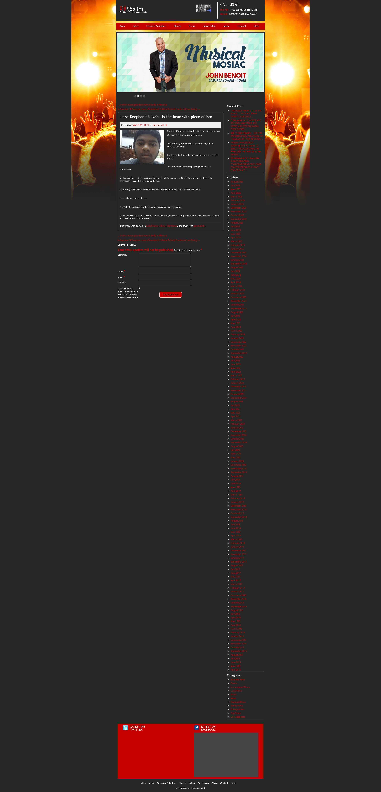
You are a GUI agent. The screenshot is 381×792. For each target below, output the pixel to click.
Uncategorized (238, 716)
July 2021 (235, 405)
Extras (192, 26)
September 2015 (239, 651)
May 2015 (235, 666)
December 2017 (238, 550)
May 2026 (235, 189)
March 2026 (236, 196)
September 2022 (239, 353)
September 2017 (239, 561)
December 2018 (238, 505)
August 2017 (237, 565)
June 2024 (236, 274)
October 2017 (237, 558)
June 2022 (236, 364)
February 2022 (238, 379)
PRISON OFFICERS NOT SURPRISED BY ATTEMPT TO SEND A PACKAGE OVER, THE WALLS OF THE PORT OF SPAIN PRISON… (246, 148)
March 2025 (236, 241)
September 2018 (239, 517)
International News (240, 687)
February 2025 (238, 245)
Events (234, 683)
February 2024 (238, 289)
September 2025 (239, 219)
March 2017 (236, 584)
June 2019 (236, 483)
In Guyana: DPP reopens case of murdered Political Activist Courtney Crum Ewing (159, 109)
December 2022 (238, 341)
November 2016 (238, 599)
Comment (122, 254)
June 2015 (236, 662)
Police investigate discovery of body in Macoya (142, 104)
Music (233, 694)
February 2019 (238, 498)
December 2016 (238, 595)
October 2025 (237, 215)
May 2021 (235, 412)
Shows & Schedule (156, 26)
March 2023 (236, 330)
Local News (152, 225)
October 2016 (237, 602)
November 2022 (238, 345)
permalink (199, 225)
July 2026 (235, 185)
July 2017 (235, 569)
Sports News (237, 705)
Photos (177, 26)
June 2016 (236, 617)
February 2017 (238, 587)
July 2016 (235, 613)
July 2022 (235, 360)
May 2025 (235, 233)
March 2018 (236, 539)
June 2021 (236, 409)
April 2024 (236, 282)
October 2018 (237, 513)
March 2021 (236, 420)
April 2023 (236, 327)
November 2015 (238, 643)
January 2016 (237, 636)
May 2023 (235, 323)
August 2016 (237, 610)
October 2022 (237, 349)
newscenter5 (160, 125)
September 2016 (239, 606)
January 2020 (237, 461)
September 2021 (239, 397)
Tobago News (237, 709)
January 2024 (237, 293)
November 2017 (238, 554)
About (226, 26)
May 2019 (235, 487)
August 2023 (237, 312)
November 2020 (238, 435)
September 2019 (239, 472)
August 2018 (237, 520)
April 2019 (236, 491)
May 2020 (235, 457)
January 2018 (237, 546)
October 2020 (237, 438)
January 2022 (237, 382)
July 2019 (235, 479)
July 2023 (235, 315)
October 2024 (237, 260)
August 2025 (237, 222)
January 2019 (237, 502)
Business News (238, 679)
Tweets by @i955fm (132, 734)
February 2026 (238, 200)
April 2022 (236, 371)
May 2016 (235, 621)
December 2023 (238, 297)
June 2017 (236, 572)
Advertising (209, 26)
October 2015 (237, 647)
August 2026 (237, 181)
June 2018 (236, 528)
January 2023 (237, 338)
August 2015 (237, 654)
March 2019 (236, 494)
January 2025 (237, 248)
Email (121, 277)
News (135, 26)
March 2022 (236, 375)
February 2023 (238, 334)
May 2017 (235, 576)
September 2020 (239, 442)
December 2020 (238, 431)
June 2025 (236, 230)
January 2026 (237, 204)
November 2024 (238, 256)
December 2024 (238, 252)
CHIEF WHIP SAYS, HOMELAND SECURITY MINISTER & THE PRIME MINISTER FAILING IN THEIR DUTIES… (246, 125)
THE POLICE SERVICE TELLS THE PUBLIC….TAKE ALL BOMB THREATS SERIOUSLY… (246, 113)
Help (256, 26)
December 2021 (238, 386)
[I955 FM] (134, 14)
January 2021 (237, 427)
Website (122, 282)
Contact (242, 26)
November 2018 (238, 509)
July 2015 (235, 658)
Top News (172, 225)
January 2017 (237, 591)
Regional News (238, 702)
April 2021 (236, 416)
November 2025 (238, 211)
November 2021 (238, 390)
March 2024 (236, 286)
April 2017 (236, 580)
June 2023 (236, 319)
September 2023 (239, 308)
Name (121, 271)
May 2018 (235, 531)
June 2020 (236, 453)
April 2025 (236, 237)
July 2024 (235, 271)
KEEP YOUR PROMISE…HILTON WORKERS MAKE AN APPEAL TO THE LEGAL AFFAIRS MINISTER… (247, 136)
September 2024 (239, 263)
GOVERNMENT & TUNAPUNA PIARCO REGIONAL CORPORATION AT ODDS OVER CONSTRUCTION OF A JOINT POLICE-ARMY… (246, 164)
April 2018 (236, 535)
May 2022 (235, 368)
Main (122, 26)
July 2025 (235, 226)
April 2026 (236, 192)
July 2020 (235, 450)
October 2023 (237, 304)
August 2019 (237, 476)
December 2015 (238, 640)
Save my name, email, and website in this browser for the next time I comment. (128, 293)
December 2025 (238, 207)
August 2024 (237, 267)
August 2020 (237, 446)
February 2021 (238, 423)
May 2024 (235, 278)
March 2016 (236, 628)
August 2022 (237, 356)
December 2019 (238, 464)
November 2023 (238, 301)
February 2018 (238, 543)
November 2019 (238, 468)
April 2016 (236, 625)
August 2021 (237, 401)
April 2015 (236, 669)
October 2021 (237, 394)
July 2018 (235, 524)
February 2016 (238, 632)
